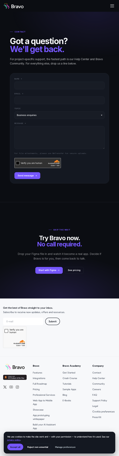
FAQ (94, 394)
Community (98, 383)
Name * (18, 79)
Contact (96, 372)
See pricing (74, 270)
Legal (95, 406)
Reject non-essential (37, 447)
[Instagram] (17, 387)
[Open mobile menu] (112, 6)
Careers (96, 389)
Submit (53, 321)
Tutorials (67, 383)
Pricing (36, 389)
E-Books (67, 400)
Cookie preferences (103, 411)
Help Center (98, 378)
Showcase (38, 409)
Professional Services (44, 394)
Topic (17, 108)
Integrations (39, 378)
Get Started (69, 372)
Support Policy (99, 400)
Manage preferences (65, 447)
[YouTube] (11, 387)
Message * (20, 123)
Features (37, 372)
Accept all (15, 447)
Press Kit (96, 417)
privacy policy (13, 440)
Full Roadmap (40, 383)
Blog (65, 394)
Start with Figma (47, 270)
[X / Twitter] (5, 387)
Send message (26, 175)
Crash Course (70, 378)
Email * (18, 94)
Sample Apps (69, 389)
